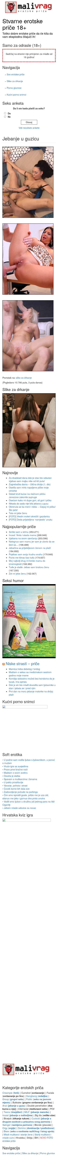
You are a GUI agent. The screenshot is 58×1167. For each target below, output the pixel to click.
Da (9, 113)
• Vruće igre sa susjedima (15, 766)
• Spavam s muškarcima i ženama (19, 779)
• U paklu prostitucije (12, 782)
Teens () (13, 1112)
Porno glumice (47, 1153)
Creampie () (10, 1092)
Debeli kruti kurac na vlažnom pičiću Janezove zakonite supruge (27, 495)
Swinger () (17, 1124)
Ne (9, 116)
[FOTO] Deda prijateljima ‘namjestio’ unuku (30, 519)
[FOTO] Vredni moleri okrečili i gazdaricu (29, 516)
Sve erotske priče (11, 1153)
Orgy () (9, 1128)
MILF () (36, 1112)
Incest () (17, 1115)
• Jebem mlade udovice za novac (19, 808)
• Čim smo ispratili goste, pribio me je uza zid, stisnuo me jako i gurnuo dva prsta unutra (25, 796)
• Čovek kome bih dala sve (15, 788)
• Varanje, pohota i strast (14, 785)
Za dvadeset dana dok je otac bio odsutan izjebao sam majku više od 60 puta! (30, 479)
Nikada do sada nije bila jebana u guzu (28, 503)
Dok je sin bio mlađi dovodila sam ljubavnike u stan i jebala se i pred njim (32, 686)
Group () (13, 1099)
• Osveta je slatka (11, 775)
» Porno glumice (13, 87)
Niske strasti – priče (22, 663)
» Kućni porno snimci (15, 94)
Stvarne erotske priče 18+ (22, 24)
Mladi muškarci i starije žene (18, 1134)
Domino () (36, 1128)
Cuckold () (26, 1120)
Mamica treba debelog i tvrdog (24, 669)
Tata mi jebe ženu (18, 513)
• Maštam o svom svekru (15, 772)
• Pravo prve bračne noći (15, 769)
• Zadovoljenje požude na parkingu (20, 791)
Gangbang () (37, 1096)
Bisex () (29, 1131)
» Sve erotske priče (14, 74)
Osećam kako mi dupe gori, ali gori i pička (30, 500)
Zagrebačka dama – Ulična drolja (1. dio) (30, 484)
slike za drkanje (24, 377)
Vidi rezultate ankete (29, 127)
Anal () (13, 1105)
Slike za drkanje (30, 1153)
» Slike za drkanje (14, 81)
